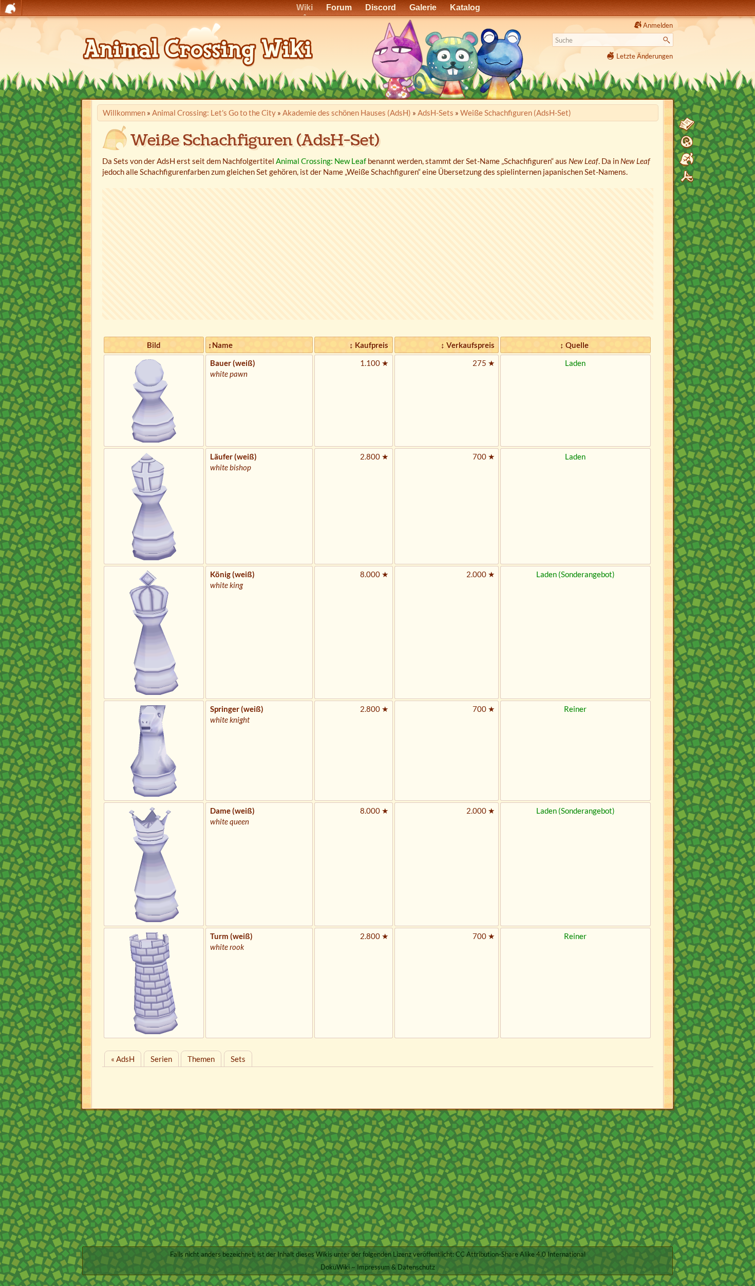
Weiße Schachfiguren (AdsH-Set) (515, 112)
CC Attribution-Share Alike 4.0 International (521, 1254)
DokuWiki (335, 1267)
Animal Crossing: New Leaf (321, 161)
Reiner (575, 708)
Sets (238, 1058)
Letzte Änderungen (644, 56)
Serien (161, 1058)
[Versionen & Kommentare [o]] (686, 142)
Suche (668, 40)
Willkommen (124, 112)
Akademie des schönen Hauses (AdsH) (346, 112)
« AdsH (123, 1058)
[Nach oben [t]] (686, 177)
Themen (201, 1058)
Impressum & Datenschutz (396, 1267)
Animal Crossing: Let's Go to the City (214, 112)
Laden (575, 363)
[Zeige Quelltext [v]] (686, 124)
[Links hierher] (686, 159)
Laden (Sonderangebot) (575, 574)
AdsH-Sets (436, 112)
